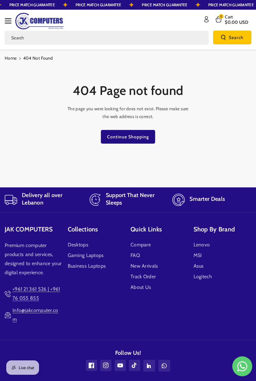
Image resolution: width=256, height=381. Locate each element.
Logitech (203, 277)
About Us (140, 287)
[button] (10, 21)
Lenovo (202, 245)
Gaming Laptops (86, 255)
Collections (83, 229)
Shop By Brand (214, 229)
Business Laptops (87, 266)
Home (11, 58)
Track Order (143, 277)
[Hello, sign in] (206, 19)
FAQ (135, 255)
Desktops (78, 245)
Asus (199, 266)
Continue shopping (128, 137)
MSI (198, 255)
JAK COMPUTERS (29, 229)
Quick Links (146, 229)
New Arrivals (144, 266)
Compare (140, 245)
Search (236, 37)
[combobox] (106, 37)
